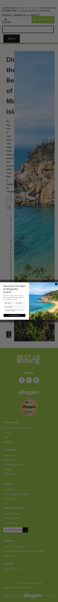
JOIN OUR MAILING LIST (14, 315)
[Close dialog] (56, 284)
